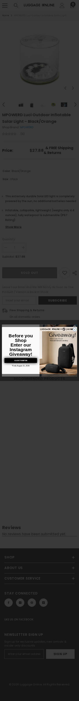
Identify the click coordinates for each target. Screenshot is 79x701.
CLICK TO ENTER (20, 360)
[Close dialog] (74, 329)
